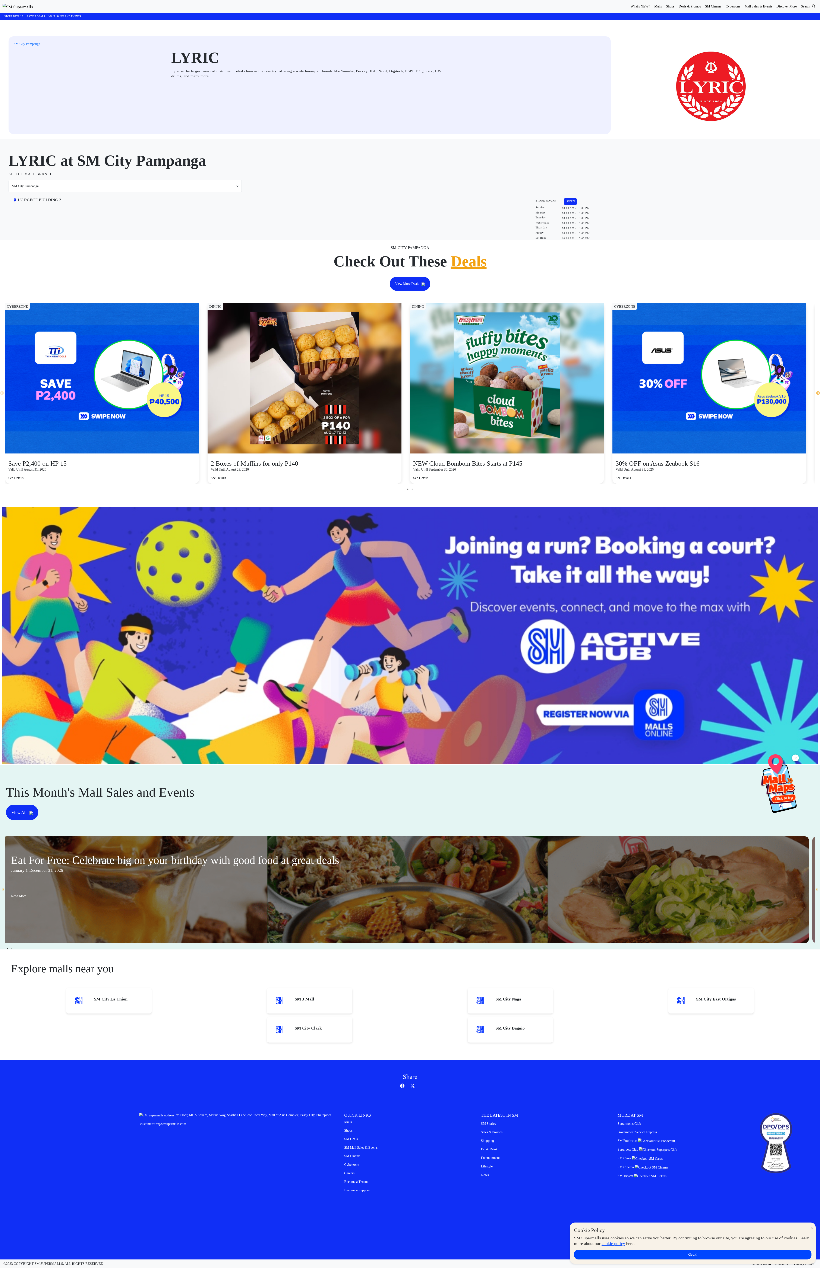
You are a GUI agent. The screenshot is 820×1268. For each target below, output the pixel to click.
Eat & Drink (489, 1149)
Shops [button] (670, 6)
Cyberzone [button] (733, 6)
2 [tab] (412, 489)
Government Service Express (637, 1132)
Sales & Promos (491, 1132)
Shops (348, 1130)
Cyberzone (351, 1164)
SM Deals (351, 1139)
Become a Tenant (356, 1181)
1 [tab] (408, 489)
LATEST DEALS (36, 16)
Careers (349, 1173)
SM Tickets (626, 1176)
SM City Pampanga (27, 44)
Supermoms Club (629, 1123)
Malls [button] (658, 6)
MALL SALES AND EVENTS (64, 16)
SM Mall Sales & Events (361, 1147)
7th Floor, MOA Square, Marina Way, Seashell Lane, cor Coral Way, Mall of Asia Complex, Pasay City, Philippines (253, 1115)
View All (19, 812)
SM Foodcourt (628, 1140)
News (485, 1175)
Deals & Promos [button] (690, 6)
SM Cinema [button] (713, 6)
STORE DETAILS (13, 16)
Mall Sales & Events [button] (758, 6)
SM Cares (625, 1158)
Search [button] (806, 6)
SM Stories (488, 1123)
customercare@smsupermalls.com (163, 1124)
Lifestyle (487, 1166)
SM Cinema (352, 1156)
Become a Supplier (357, 1190)
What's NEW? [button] (640, 6)
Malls (348, 1122)
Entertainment (490, 1158)
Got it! (692, 1254)
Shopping (487, 1140)
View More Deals (407, 283)
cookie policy (613, 1243)
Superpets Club (628, 1149)
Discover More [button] (786, 6)
